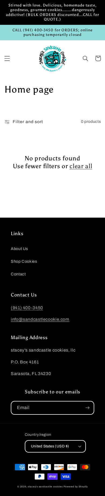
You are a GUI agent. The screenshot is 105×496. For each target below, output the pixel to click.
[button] (7, 58)
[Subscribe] (87, 408)
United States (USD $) (50, 446)
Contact (18, 274)
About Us (19, 249)
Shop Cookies (24, 261)
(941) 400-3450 (27, 307)
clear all (80, 166)
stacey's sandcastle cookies (45, 486)
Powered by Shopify (76, 486)
